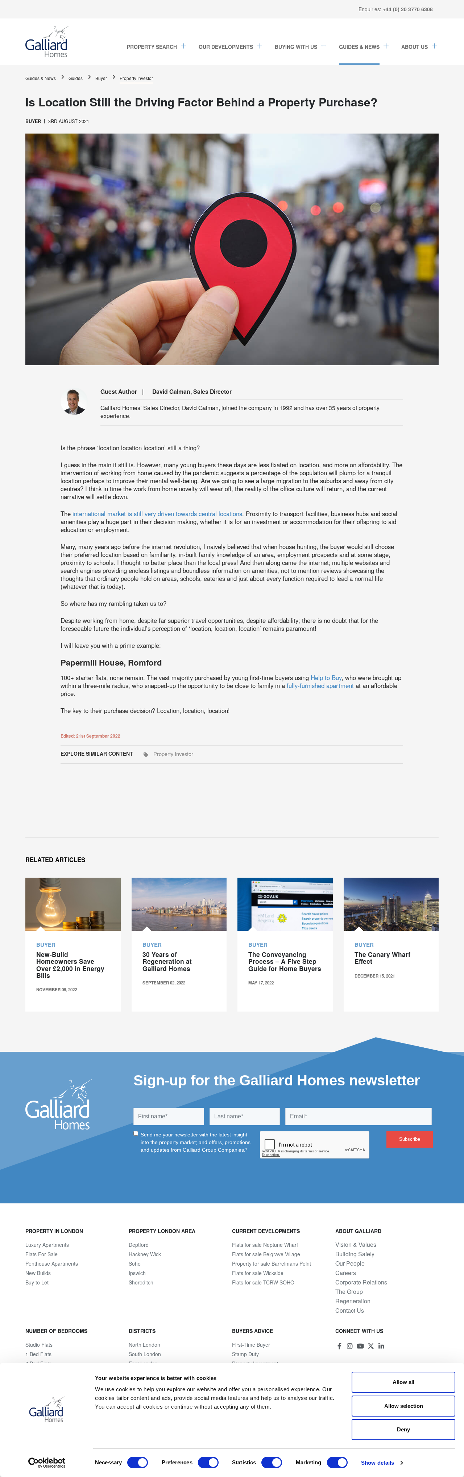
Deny (403, 1429)
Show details (377, 1463)
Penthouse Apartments (51, 1263)
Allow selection (403, 1406)
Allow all (403, 1382)
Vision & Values (355, 1245)
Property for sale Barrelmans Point (271, 1263)
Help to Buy (326, 677)
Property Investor (136, 78)
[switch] (208, 1462)
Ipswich (137, 1272)
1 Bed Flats (38, 1354)
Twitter (371, 1346)
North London (144, 1344)
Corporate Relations (361, 1282)
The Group (349, 1292)
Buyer (101, 78)
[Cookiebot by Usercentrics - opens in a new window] (47, 1462)
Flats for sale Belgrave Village (266, 1254)
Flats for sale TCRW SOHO (263, 1282)
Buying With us (296, 46)
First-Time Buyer (251, 1344)
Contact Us (349, 1310)
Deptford (139, 1244)
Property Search (152, 46)
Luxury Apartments (47, 1244)
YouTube (360, 1346)
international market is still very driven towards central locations (157, 513)
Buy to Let (37, 1282)
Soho (135, 1263)
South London (145, 1354)
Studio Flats (39, 1344)
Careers (345, 1273)
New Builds (38, 1272)
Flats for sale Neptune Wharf (265, 1244)
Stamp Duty (245, 1354)
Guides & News (359, 46)
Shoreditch (141, 1282)
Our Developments (226, 46)
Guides (76, 78)
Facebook (339, 1346)
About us (414, 46)
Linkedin (381, 1346)
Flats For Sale (41, 1254)
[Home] (47, 42)
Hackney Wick (145, 1254)
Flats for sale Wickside (257, 1272)
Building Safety (354, 1254)
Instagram (350, 1346)
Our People (350, 1263)
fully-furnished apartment (320, 685)
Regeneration (352, 1301)
